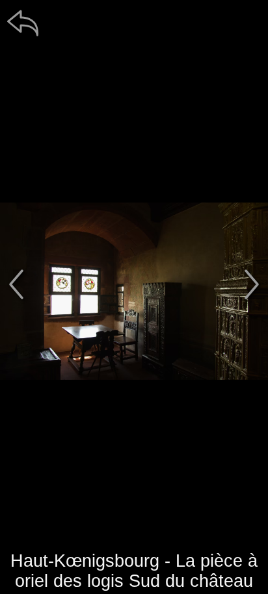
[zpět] (22, 22)
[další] (251, 284)
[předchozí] (16, 284)
